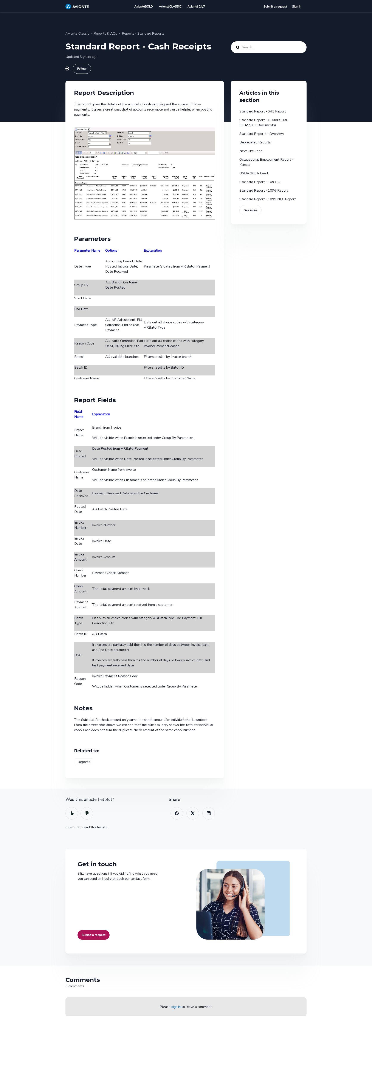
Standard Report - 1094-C (259, 182)
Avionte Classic (77, 33)
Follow (82, 69)
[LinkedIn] (209, 813)
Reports (84, 762)
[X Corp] (193, 813)
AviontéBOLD (143, 7)
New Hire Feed (250, 151)
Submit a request (275, 7)
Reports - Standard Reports (143, 33)
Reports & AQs (105, 33)
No (87, 813)
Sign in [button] (296, 7)
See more (250, 210)
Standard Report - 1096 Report (263, 190)
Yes (71, 813)
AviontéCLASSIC (170, 7)
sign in (176, 1006)
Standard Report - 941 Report (262, 111)
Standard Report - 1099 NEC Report (267, 199)
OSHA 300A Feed (253, 173)
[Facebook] (177, 813)
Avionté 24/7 (196, 7)
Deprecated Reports (255, 142)
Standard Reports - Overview (261, 133)
